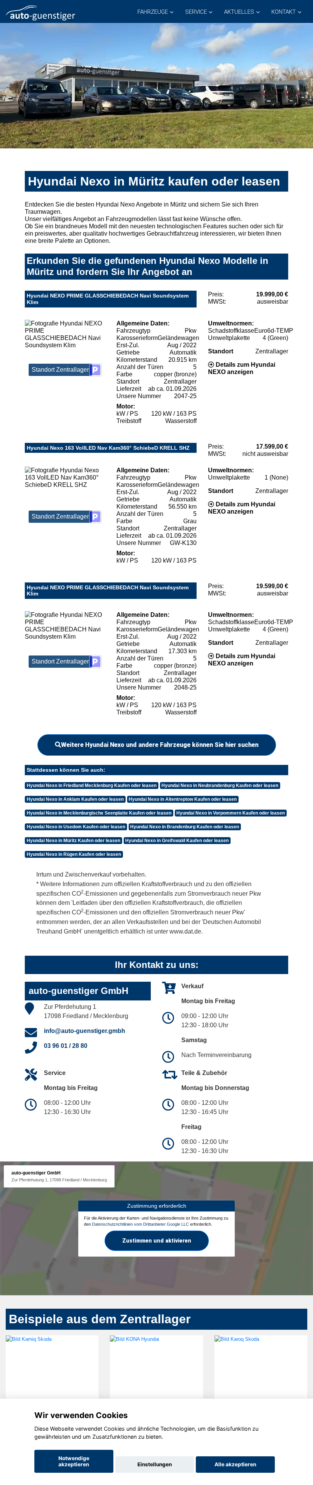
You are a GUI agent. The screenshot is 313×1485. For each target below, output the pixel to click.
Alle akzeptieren (235, 1464)
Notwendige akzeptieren (73, 1461)
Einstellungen (154, 1464)
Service (196, 11)
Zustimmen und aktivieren (156, 1241)
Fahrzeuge (152, 11)
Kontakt (283, 11)
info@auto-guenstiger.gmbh (84, 1031)
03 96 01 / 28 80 (65, 1046)
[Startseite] (40, 12)
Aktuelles (239, 11)
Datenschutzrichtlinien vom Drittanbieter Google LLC (140, 1224)
